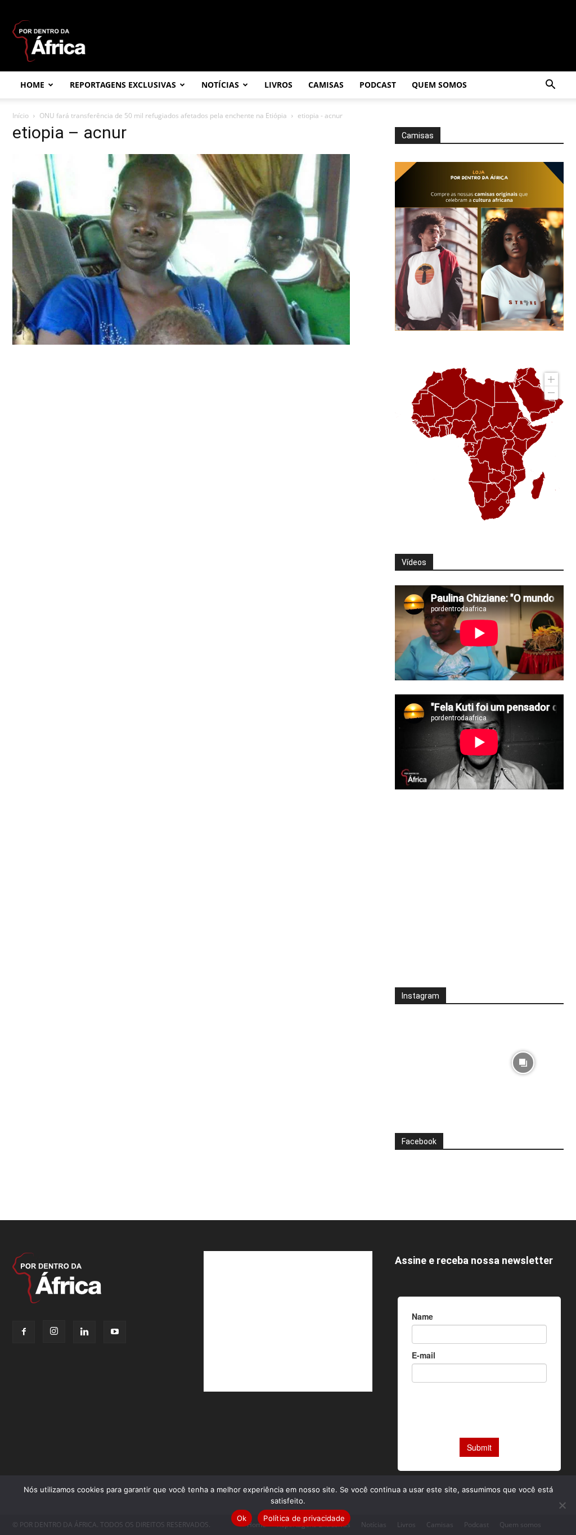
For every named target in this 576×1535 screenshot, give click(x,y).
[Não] (562, 1505)
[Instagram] (54, 1331)
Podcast (377, 84)
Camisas (326, 84)
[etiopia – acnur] (181, 341)
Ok (242, 1518)
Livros (278, 84)
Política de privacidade (304, 1518)
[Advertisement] (479, 895)
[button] (550, 85)
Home (32, 84)
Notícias (220, 84)
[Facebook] (23, 1332)
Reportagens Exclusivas (123, 84)
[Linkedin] (84, 1332)
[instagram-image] (435, 1059)
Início (20, 115)
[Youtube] (115, 1332)
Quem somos (439, 84)
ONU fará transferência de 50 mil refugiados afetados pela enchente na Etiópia (163, 115)
